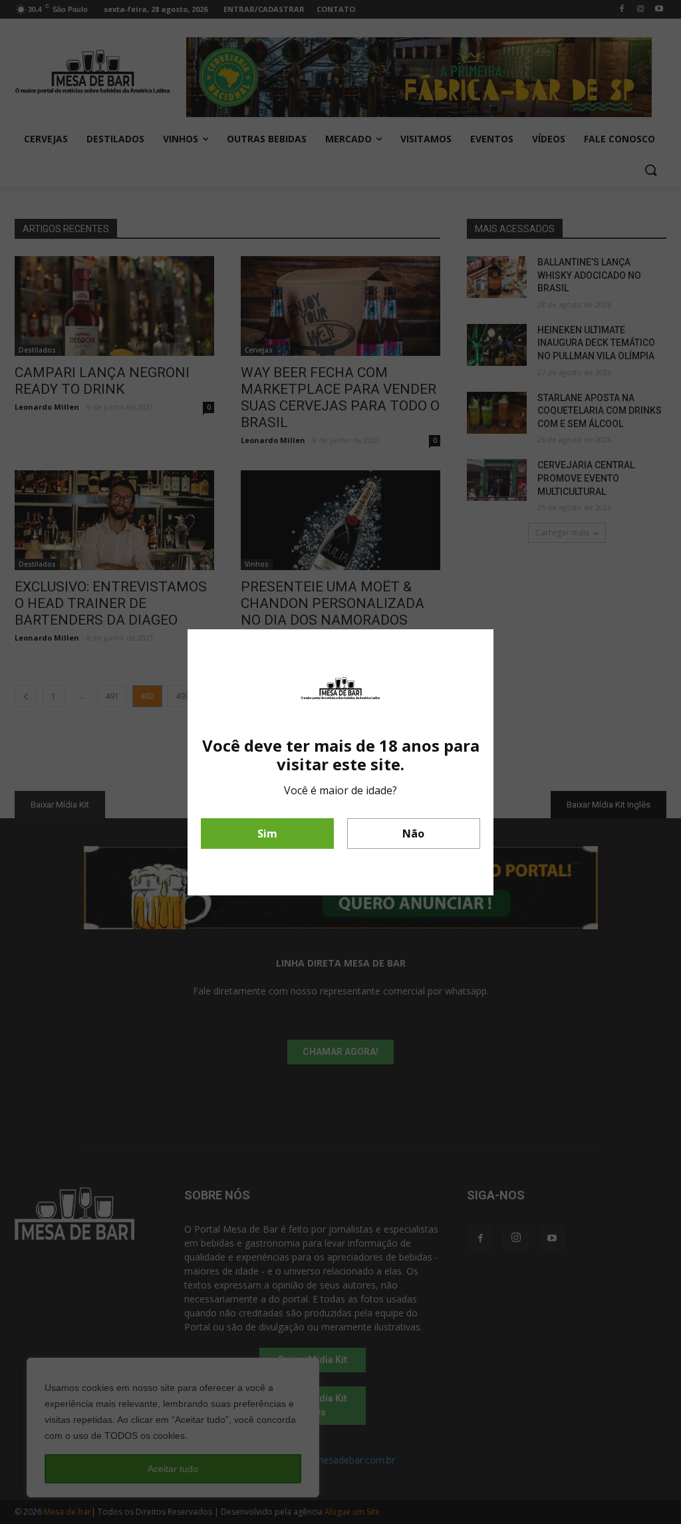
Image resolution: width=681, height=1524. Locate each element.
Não (413, 833)
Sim (267, 833)
